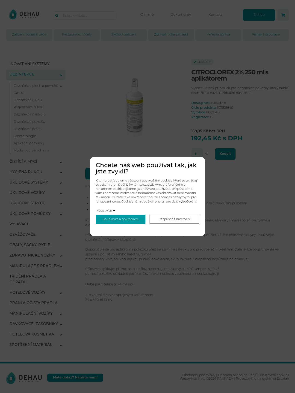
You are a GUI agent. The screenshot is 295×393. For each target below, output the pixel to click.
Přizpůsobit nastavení (175, 219)
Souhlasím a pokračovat (121, 219)
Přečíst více (104, 210)
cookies (166, 180)
